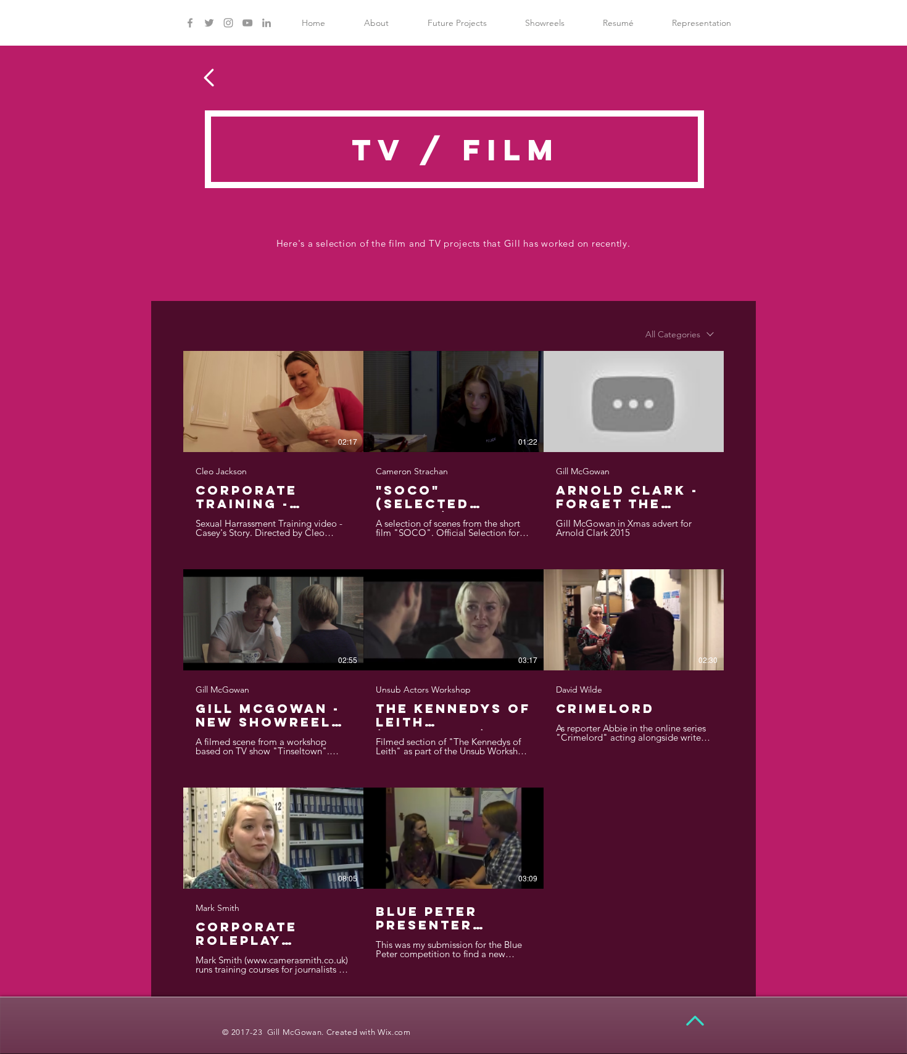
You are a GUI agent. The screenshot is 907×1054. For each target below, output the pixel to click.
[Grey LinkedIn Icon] (266, 23)
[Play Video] (273, 401)
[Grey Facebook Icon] (190, 23)
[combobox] (679, 334)
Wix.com (394, 1032)
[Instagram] (228, 23)
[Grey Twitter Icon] (209, 23)
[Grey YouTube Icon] (247, 23)
